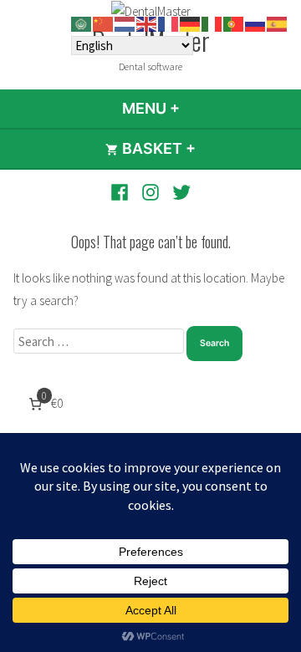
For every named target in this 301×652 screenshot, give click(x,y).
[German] (191, 23)
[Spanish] (277, 23)
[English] (147, 23)
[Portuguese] (234, 23)
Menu (196, 108)
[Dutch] (125, 23)
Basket (202, 148)
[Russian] (256, 23)
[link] (44, 404)
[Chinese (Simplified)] (104, 23)
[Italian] (212, 23)
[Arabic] (82, 23)
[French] (169, 23)
